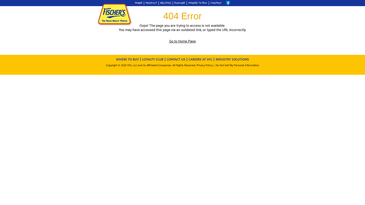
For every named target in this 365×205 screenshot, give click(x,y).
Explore (179, 3)
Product (151, 3)
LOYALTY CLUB (152, 59)
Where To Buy (197, 3)
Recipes (165, 3)
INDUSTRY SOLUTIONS (232, 59)
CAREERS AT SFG (200, 59)
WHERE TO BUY (127, 59)
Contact (216, 3)
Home (139, 3)
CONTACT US (176, 59)
